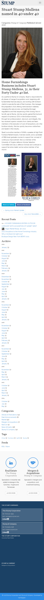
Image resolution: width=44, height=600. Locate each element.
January (4, 247)
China (3, 438)
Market (4, 420)
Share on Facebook (23, 205)
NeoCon (4, 425)
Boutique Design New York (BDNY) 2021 (15, 236)
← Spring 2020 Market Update (13, 210)
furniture (11, 438)
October (4, 256)
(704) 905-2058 (9, 527)
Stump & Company (18, 23)
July (3, 289)
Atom (8, 446)
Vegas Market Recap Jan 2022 (15, 229)
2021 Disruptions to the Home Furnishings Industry (19, 231)
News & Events (7, 427)
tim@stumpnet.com (12, 529)
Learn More (11, 493)
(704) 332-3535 (9, 514)
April (3, 296)
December (5, 276)
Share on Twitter (8, 205)
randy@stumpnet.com (12, 516)
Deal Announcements (9, 417)
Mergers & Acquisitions (10, 422)
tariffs (18, 438)
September (5, 284)
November (5, 253)
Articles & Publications (9, 415)
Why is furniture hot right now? (12, 234)
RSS (3, 446)
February (5, 268)
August (4, 258)
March (4, 266)
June (3, 261)
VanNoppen (22, 598)
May (3, 263)
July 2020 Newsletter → (32, 214)
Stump (25, 438)
